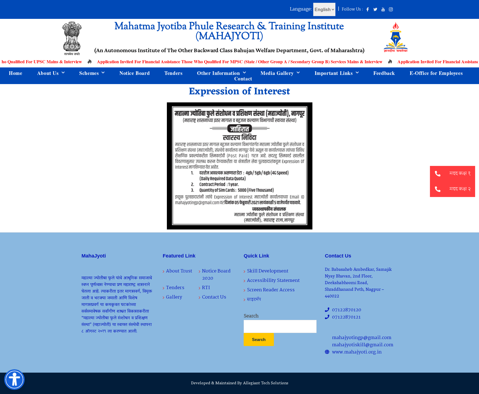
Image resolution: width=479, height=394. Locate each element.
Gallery (174, 297)
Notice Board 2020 (216, 274)
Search (251, 316)
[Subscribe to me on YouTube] (383, 9)
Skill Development (267, 271)
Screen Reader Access (271, 290)
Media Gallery (277, 73)
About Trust (179, 271)
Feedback (384, 73)
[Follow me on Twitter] (375, 9)
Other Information (218, 73)
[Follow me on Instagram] (391, 9)
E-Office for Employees (436, 73)
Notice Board (134, 73)
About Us (48, 73)
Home (15, 73)
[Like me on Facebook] (368, 9)
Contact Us (214, 297)
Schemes (89, 73)
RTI (206, 288)
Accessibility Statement (273, 280)
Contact (243, 78)
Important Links (334, 73)
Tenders (173, 73)
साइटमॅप (254, 299)
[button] (437, 189)
